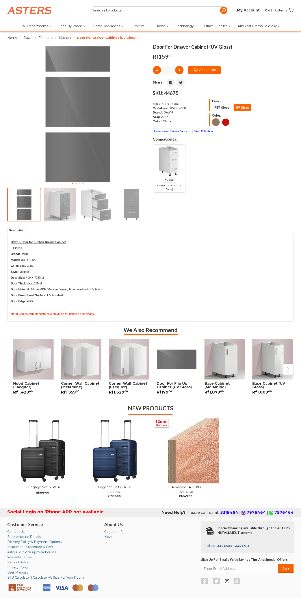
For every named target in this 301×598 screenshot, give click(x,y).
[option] (31, 369)
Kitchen (65, 38)
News (108, 537)
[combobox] (158, 10)
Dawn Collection (203, 131)
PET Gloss (221, 107)
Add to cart (207, 70)
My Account (248, 10)
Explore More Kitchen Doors (170, 131)
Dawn (27, 38)
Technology (185, 26)
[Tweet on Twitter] (181, 83)
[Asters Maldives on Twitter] (217, 583)
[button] (143, 114)
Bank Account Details (24, 537)
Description (16, 230)
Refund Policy (18, 562)
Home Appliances (107, 26)
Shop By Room (71, 26)
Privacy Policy (18, 567)
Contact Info (114, 532)
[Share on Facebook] (171, 83)
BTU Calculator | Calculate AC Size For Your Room (45, 577)
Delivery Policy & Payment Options (34, 542)
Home (160, 26)
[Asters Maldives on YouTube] (237, 583)
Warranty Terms (19, 557)
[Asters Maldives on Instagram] (227, 582)
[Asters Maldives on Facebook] (205, 583)
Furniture (138, 26)
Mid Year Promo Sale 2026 (258, 26)
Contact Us (15, 532)
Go (286, 568)
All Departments (36, 26)
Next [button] (288, 369)
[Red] (226, 122)
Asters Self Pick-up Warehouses (31, 552)
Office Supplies (216, 26)
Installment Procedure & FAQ (30, 547)
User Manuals (17, 572)
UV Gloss (242, 107)
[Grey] (216, 122)
